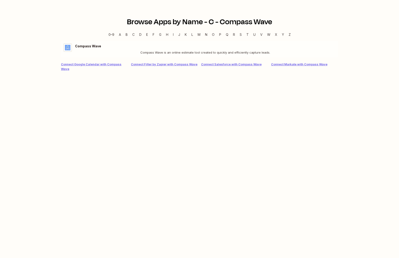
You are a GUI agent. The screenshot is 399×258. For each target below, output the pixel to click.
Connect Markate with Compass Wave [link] (299, 64)
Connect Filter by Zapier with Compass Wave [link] (164, 64)
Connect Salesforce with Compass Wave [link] (231, 64)
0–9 (111, 34)
